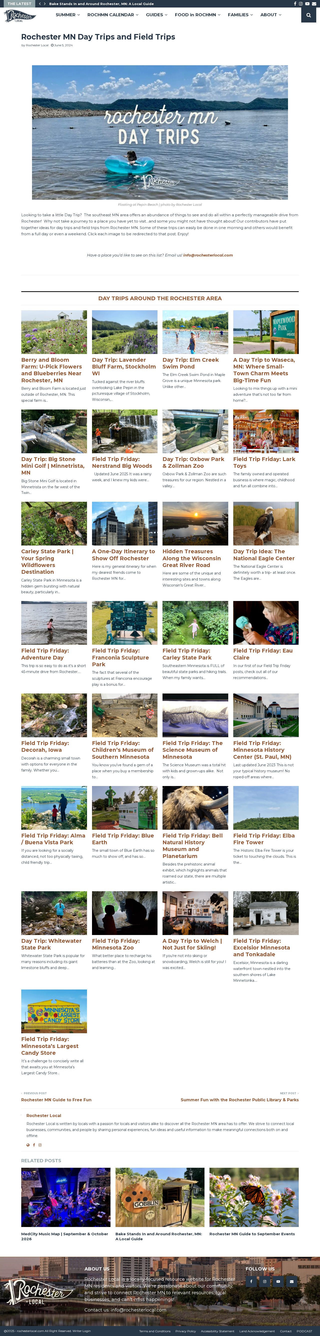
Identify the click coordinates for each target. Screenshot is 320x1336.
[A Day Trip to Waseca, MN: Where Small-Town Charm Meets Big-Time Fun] (266, 332)
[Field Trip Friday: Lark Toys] (266, 431)
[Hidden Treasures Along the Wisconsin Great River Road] (195, 524)
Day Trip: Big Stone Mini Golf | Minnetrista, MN (52, 466)
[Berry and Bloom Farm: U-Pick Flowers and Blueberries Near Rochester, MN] (54, 332)
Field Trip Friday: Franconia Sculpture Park (120, 658)
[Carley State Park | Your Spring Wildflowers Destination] (54, 524)
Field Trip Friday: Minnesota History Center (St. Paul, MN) (262, 750)
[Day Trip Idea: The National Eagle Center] (266, 524)
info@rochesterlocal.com (208, 255)
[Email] (291, 1281)
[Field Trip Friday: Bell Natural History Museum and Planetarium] (195, 808)
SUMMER (66, 14)
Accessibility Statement (217, 1331)
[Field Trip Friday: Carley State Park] (195, 623)
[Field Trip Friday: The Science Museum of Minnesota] (195, 715)
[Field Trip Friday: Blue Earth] (125, 808)
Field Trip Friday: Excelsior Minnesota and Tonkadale (261, 948)
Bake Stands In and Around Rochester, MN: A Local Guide (101, 4)
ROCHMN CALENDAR (111, 14)
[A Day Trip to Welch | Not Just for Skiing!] (195, 913)
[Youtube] (278, 1281)
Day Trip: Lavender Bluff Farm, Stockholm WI (124, 367)
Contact (286, 1331)
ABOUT (268, 14)
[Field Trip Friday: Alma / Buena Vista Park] (54, 808)
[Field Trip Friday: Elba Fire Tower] (266, 808)
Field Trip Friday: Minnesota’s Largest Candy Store (49, 1046)
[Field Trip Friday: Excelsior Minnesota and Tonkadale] (266, 913)
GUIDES (154, 14)
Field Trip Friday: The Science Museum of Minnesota (192, 750)
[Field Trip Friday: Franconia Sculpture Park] (125, 623)
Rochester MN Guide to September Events (252, 1234)
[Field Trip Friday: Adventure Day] (54, 623)
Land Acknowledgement (257, 1331)
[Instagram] (264, 1281)
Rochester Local (37, 45)
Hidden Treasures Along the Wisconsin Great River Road (191, 558)
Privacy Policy (186, 1331)
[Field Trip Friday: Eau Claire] (266, 623)
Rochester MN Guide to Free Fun (56, 1100)
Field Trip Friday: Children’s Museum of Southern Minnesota (123, 750)
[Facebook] (251, 1281)
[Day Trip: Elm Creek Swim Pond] (195, 332)
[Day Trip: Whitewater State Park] (54, 913)
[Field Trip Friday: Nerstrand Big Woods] (125, 431)
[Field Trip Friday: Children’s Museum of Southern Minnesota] (125, 715)
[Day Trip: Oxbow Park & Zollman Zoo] (195, 431)
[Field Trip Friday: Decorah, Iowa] (54, 715)
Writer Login (81, 1331)
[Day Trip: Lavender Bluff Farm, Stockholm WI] (125, 332)
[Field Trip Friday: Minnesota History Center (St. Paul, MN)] (266, 715)
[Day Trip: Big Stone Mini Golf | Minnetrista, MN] (54, 431)
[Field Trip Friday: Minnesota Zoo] (125, 913)
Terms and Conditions (154, 1331)
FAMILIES (238, 14)
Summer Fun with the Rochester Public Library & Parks (240, 1100)
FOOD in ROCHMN (195, 14)
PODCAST (304, 1331)
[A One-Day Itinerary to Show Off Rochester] (125, 524)
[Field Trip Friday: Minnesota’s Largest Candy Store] (54, 1011)
